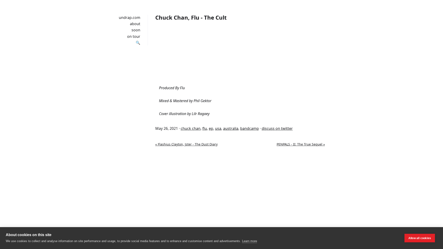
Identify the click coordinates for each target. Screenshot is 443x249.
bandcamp (249, 128)
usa (218, 128)
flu (204, 128)
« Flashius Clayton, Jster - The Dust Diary (186, 144)
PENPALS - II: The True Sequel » (301, 144)
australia (230, 128)
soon (136, 30)
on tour (133, 36)
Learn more (249, 241)
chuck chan (191, 128)
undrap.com (129, 17)
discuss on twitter (277, 128)
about (135, 23)
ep (211, 128)
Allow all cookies (419, 238)
